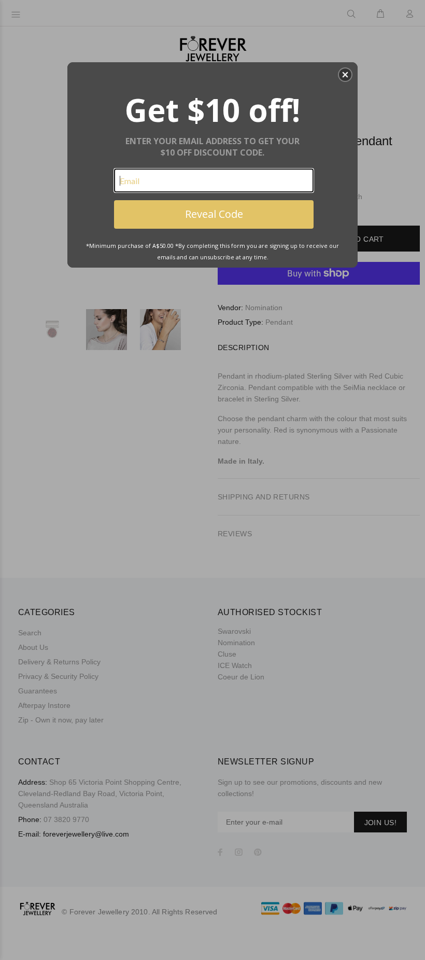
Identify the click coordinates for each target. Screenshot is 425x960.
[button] (345, 74)
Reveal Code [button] (214, 214)
